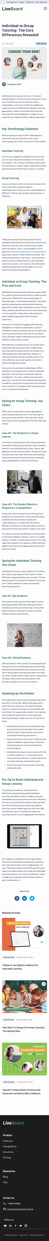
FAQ (5, 1182)
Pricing (7, 1157)
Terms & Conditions (11, 1235)
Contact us (12, 2)
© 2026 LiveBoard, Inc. (36, 1235)
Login (21, 2)
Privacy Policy (23, 1235)
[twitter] (32, 898)
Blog (5, 1176)
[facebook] (16, 898)
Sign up (30, 2)
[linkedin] (24, 898)
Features (8, 1140)
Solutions (8, 1151)
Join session (41, 2)
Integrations (10, 1146)
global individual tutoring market (29, 251)
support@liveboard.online (20, 1209)
